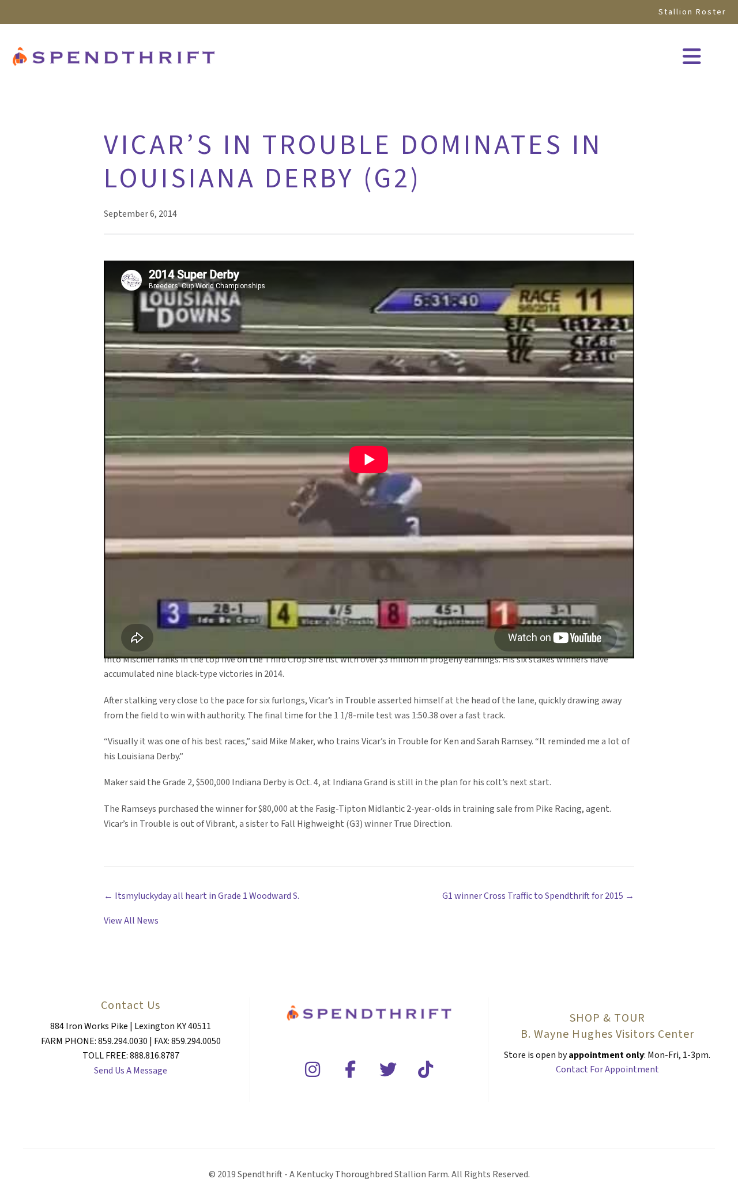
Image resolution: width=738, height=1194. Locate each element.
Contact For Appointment (607, 1069)
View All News (131, 920)
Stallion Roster (692, 12)
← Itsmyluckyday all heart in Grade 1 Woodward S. (201, 896)
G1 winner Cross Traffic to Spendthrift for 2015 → (538, 896)
